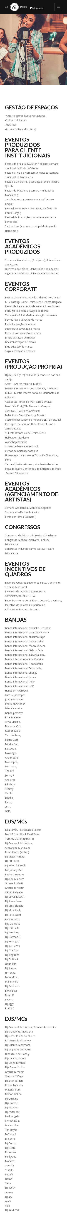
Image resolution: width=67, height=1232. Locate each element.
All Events (38, 8)
